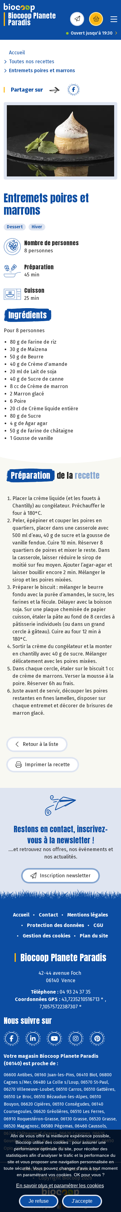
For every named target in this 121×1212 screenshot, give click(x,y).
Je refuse (39, 1201)
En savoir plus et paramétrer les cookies (60, 1185)
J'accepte (82, 1201)
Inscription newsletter (65, 876)
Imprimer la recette (47, 764)
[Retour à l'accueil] (19, 7)
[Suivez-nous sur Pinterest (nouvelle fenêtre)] (97, 1038)
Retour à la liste (40, 744)
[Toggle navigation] (113, 21)
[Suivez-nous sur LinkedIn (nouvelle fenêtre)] (33, 1038)
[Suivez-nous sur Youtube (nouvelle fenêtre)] (54, 1038)
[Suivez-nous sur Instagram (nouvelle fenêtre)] (75, 1038)
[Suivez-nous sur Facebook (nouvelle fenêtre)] (11, 1038)
